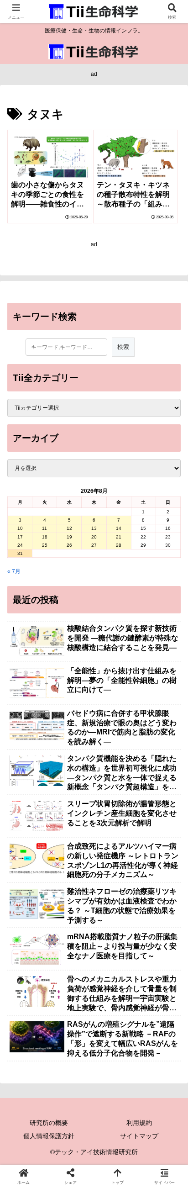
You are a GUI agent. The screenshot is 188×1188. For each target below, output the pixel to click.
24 (20, 545)
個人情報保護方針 (48, 1136)
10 (20, 528)
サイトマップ (139, 1136)
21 (118, 536)
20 (94, 536)
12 (69, 528)
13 (94, 528)
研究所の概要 (49, 1122)
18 (44, 536)
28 (118, 545)
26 (69, 545)
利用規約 (139, 1122)
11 (44, 528)
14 (118, 528)
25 (44, 545)
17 (20, 536)
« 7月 (14, 571)
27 (94, 545)
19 (69, 536)
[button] (169, 1024)
